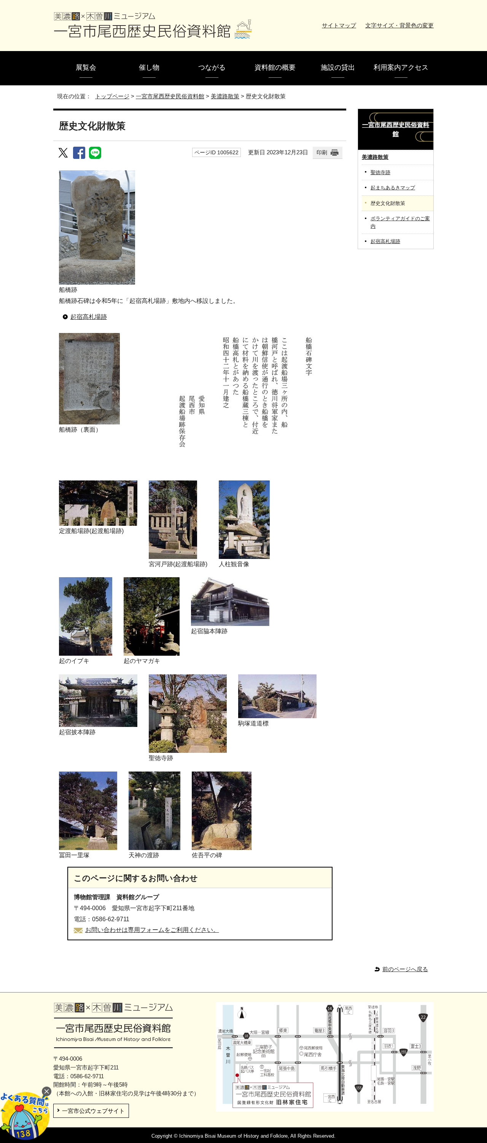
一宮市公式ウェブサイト (93, 1111)
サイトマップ (339, 25)
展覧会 (86, 67)
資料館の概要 (275, 67)
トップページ (112, 96)
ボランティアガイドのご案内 (400, 222)
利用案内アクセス (401, 67)
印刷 (322, 152)
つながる (212, 67)
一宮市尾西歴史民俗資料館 (170, 96)
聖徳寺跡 (380, 172)
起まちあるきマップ (393, 187)
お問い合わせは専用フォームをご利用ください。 (152, 930)
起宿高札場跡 (88, 317)
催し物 (149, 67)
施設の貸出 (338, 67)
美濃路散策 (225, 96)
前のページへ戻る (405, 969)
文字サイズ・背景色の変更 (399, 25)
